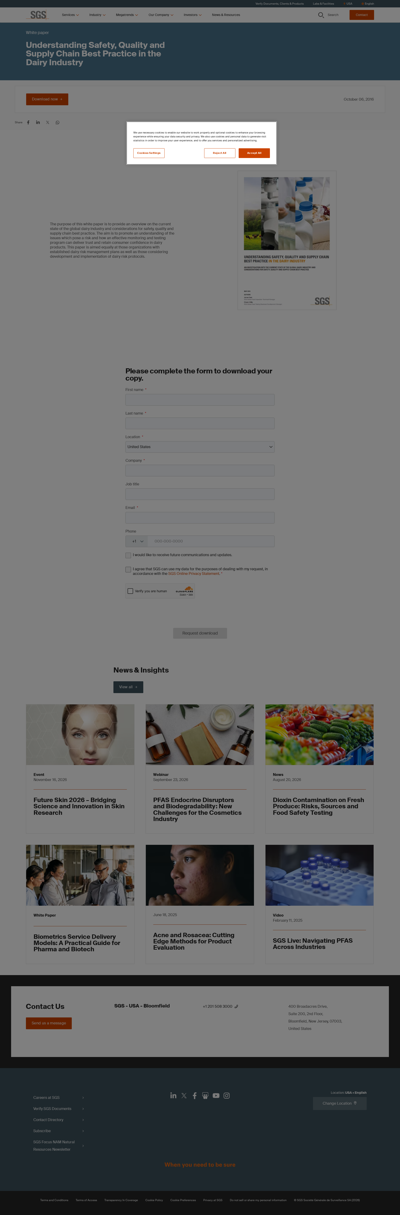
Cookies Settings (149, 153)
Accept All (254, 153)
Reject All (219, 153)
